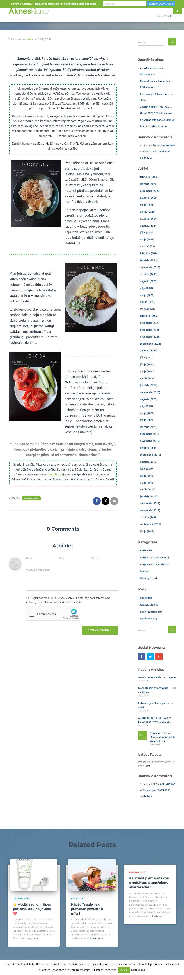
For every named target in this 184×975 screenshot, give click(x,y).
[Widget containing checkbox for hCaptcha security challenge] (53, 614)
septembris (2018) (150, 524)
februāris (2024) (149, 253)
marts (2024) (147, 246)
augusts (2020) (148, 399)
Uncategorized (31, 498)
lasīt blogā (56, 474)
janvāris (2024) (148, 260)
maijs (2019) (147, 482)
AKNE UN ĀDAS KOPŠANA (154, 564)
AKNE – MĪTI (147, 550)
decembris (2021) (150, 329)
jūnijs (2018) (147, 531)
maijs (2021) (147, 371)
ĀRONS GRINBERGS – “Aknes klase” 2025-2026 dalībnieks (157, 151)
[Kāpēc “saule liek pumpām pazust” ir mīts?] (92, 874)
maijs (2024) (147, 239)
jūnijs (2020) (147, 413)
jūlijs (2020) (147, 406)
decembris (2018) (150, 503)
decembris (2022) (150, 322)
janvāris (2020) (148, 427)
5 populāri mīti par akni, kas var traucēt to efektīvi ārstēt (163, 737)
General (144, 571)
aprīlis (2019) (147, 489)
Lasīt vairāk (138, 970)
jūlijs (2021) (147, 357)
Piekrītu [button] (124, 970)
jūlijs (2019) (147, 468)
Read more (32, 938)
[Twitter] (150, 656)
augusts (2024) (148, 225)
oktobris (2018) (148, 517)
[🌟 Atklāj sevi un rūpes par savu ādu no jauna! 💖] (34, 874)
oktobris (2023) (148, 274)
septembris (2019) (150, 454)
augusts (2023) (148, 281)
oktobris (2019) (148, 447)
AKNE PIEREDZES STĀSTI (154, 557)
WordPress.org (148, 618)
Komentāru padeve (151, 611)
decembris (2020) (150, 392)
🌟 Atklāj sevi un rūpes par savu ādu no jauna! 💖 (32, 908)
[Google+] (159, 656)
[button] (173, 16)
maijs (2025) (147, 204)
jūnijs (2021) (147, 364)
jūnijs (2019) (147, 475)
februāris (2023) (149, 315)
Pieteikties (146, 597)
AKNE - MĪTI (77, 898)
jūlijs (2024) (147, 232)
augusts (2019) (148, 461)
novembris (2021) (150, 336)
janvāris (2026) (148, 183)
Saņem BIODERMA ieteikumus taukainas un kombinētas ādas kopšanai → (55, 3)
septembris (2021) (150, 343)
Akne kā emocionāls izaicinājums (157, 677)
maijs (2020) (147, 420)
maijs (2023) (147, 295)
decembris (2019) (150, 433)
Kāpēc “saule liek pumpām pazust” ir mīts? (87, 908)
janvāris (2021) (148, 385)
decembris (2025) (150, 190)
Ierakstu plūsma (149, 604)
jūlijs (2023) (147, 288)
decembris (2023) (150, 267)
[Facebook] (141, 656)
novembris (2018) (150, 510)
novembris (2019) (150, 440)
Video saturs (164, 16)
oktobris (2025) (148, 197)
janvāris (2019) (148, 496)
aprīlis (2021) (147, 378)
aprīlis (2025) (147, 211)
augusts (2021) (148, 350)
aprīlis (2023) (147, 302)
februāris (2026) (149, 176)
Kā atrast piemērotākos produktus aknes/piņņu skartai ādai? (149, 882)
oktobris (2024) (148, 218)
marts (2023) (147, 309)
